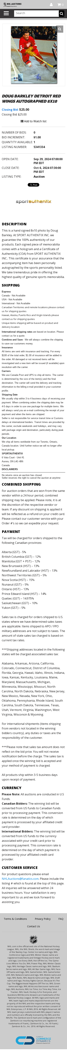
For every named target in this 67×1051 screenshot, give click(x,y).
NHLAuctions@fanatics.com (20, 879)
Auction (39, 177)
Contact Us (33, 926)
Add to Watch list (34, 121)
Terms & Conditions (15, 918)
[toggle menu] (6, 13)
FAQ (60, 918)
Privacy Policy (43, 918)
